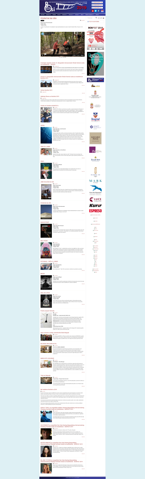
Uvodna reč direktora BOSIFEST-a (49, 105)
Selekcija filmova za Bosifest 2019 (50, 96)
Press (82, 14)
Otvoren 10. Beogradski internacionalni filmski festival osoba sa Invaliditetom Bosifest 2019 (62, 77)
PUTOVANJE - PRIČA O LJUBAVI (49, 261)
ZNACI (42, 161)
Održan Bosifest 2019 (46, 90)
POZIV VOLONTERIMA (94, 21)
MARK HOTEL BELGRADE (47, 358)
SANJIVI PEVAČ (45, 222)
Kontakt (97, 14)
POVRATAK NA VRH (46, 203)
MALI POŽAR (44, 241)
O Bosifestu (64, 14)
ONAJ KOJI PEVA (45, 293)
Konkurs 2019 (48, 14)
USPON (42, 125)
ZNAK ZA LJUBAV (45, 146)
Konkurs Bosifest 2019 (98, 2)
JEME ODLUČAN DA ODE (47, 182)
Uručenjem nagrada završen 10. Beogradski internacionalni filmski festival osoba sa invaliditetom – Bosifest (62, 63)
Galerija (76, 14)
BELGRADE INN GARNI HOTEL (49, 343)
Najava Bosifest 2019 (98, 7)
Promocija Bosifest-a (89, 14)
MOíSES (43, 273)
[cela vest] (83, 73)
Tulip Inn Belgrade (45, 375)
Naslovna (42, 14)
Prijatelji (71, 14)
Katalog (58, 14)
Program (54, 14)
